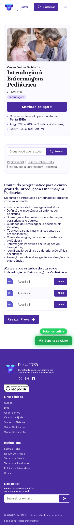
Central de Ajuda (13, 417)
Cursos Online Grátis (41, 162)
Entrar (24, 6)
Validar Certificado (14, 427)
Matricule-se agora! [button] (37, 107)
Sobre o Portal (12, 448)
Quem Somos (12, 412)
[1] (64, 498)
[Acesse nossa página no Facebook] (33, 379)
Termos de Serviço (15, 458)
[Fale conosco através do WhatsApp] (20, 379)
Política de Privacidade (17, 468)
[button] (66, 7)
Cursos (8, 402)
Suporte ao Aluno (56, 340)
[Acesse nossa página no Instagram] (27, 379)
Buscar (59, 151)
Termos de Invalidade (16, 463)
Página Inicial (15, 162)
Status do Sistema (14, 422)
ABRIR (61, 281)
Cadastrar (48, 6)
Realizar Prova (19, 319)
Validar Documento (15, 432)
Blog (6, 407)
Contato (8, 473)
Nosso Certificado (14, 453)
